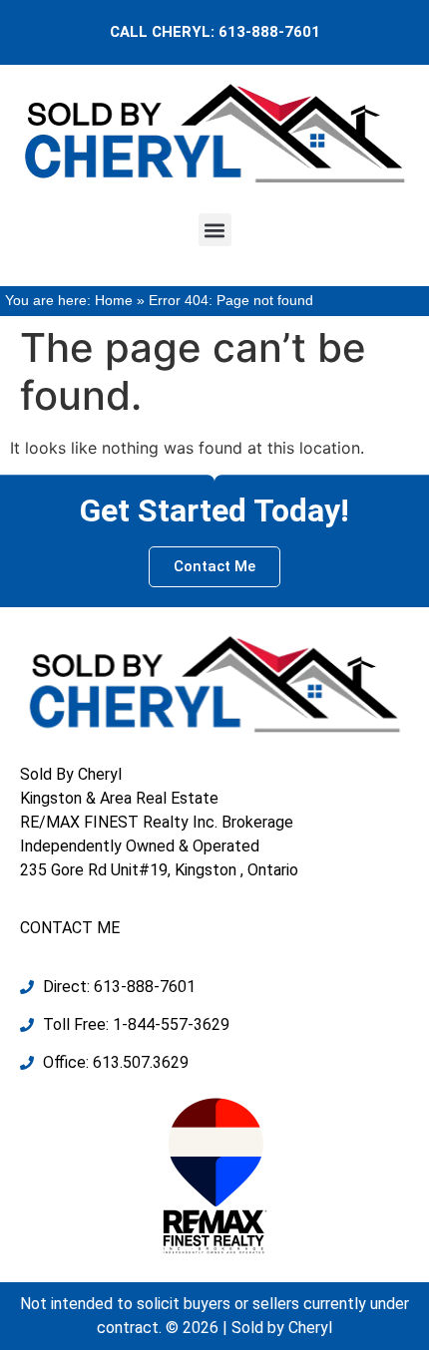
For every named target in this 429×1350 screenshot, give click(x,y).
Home (114, 300)
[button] (215, 229)
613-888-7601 (269, 32)
